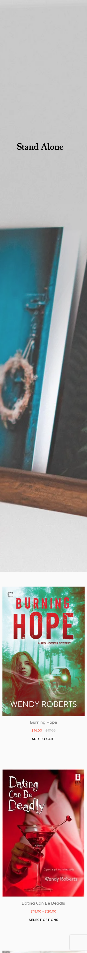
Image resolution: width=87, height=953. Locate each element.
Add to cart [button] (43, 739)
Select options (43, 920)
